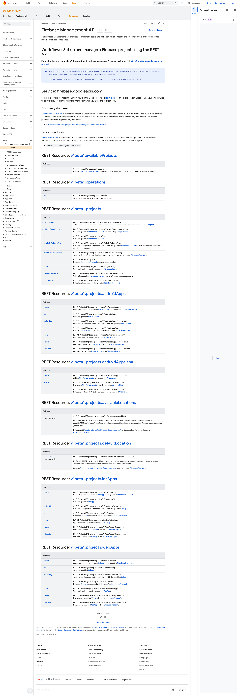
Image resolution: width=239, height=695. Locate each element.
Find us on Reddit (94, 654)
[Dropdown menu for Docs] (79, 3)
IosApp (101, 495)
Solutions (53, 3)
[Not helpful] (163, 23)
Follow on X (92, 658)
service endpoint (51, 137)
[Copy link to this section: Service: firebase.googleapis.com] (104, 91)
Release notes (144, 661)
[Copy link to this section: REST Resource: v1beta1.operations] (108, 182)
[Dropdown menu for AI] (40, 16)
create (45, 307)
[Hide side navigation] (30, 690)
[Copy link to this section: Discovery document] (72, 108)
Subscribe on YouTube (96, 661)
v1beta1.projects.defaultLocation (101, 443)
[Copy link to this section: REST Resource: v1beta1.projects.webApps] (122, 547)
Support (87, 3)
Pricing (64, 3)
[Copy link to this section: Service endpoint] (67, 132)
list (44, 169)
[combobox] (165, 3)
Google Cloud (90, 171)
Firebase (44, 23)
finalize (46, 456)
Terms (38, 690)
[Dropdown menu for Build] (33, 3)
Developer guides (43, 650)
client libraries (111, 98)
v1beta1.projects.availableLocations (103, 402)
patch (45, 266)
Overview (7, 16)
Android (67, 679)
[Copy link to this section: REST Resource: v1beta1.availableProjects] (119, 155)
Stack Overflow (145, 654)
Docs (74, 3)
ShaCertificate (86, 378)
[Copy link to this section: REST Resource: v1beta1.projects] (103, 209)
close (235, 10)
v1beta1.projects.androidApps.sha (102, 361)
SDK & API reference (44, 654)
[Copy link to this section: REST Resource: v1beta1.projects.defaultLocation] (133, 443)
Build (28, 3)
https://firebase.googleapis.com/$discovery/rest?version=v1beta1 (76, 125)
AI (36, 16)
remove (45, 342)
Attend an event (94, 665)
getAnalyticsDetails (52, 252)
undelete (46, 349)
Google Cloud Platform (108, 679)
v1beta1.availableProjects (94, 155)
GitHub (39, 665)
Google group (144, 658)
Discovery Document (52, 114)
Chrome (79, 679)
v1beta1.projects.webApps (95, 547)
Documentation (12, 10)
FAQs (141, 669)
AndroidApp (103, 309)
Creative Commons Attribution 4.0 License (108, 627)
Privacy (46, 690)
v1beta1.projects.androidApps (98, 293)
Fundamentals (22, 16)
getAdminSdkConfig (51, 243)
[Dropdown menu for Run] (44, 3)
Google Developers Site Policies (70, 630)
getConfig (47, 321)
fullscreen (231, 10)
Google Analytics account (127, 232)
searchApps (47, 280)
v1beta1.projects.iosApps (94, 478)
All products (126, 679)
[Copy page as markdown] (106, 30)
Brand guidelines (146, 665)
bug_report (227, 10)
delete (45, 382)
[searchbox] (16, 24)
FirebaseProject (96, 232)
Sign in (233, 3)
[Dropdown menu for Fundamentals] (30, 16)
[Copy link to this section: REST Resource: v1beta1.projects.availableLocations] (138, 402)
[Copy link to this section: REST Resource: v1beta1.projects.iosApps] (119, 479)
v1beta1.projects (86, 208)
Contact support (145, 650)
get (44, 195)
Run (39, 3)
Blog (209, 3)
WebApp (101, 563)
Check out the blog (95, 650)
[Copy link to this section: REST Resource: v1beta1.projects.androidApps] (128, 293)
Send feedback (155, 30)
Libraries (39, 661)
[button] (15, 38)
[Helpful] (159, 23)
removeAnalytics (50, 273)
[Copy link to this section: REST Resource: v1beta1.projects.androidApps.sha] (135, 362)
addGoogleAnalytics (51, 229)
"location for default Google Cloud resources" (98, 468)
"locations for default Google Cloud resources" (102, 430)
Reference (73, 16)
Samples (86, 16)
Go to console (221, 3)
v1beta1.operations (88, 182)
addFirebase (48, 222)
